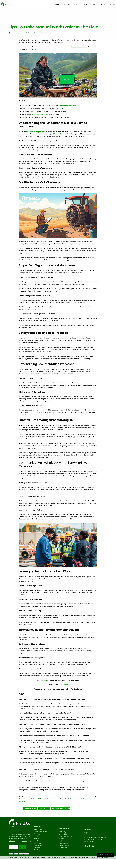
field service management (68, 105)
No (107, 857)
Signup (86, 835)
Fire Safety (37, 834)
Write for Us (63, 848)
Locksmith (37, 843)
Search (22, 847)
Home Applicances (40, 832)
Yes (105, 857)
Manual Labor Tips (44, 808)
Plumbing (37, 850)
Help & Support (64, 843)
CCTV (36, 841)
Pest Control (38, 838)
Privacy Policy (89, 842)
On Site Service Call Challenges (60, 808)
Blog (60, 841)
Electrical (37, 848)
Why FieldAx (63, 834)
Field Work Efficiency (30, 808)
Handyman (38, 845)
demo (24, 841)
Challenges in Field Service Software (42, 33)
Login (86, 833)
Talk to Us (62, 838)
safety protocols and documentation (39, 114)
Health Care (38, 829)
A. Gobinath (14, 33)
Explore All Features (65, 836)
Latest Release (64, 845)
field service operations (79, 47)
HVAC (36, 836)
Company (62, 832)
